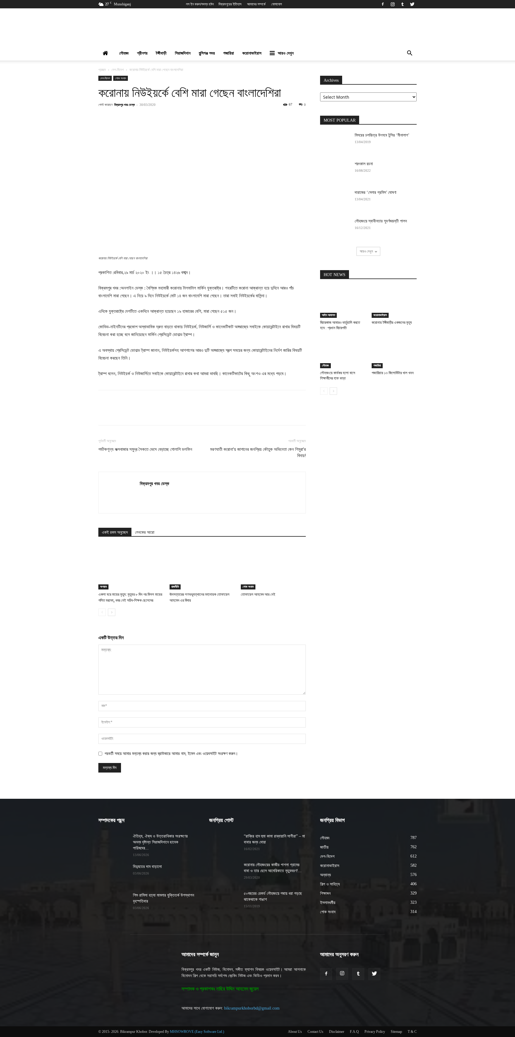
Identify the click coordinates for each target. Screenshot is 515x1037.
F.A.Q (354, 1032)
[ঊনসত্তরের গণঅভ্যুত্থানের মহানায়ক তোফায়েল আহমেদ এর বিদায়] (202, 567)
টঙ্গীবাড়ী (161, 53)
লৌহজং (124, 53)
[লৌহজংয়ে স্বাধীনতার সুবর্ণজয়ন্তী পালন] (335, 228)
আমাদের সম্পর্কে (256, 4)
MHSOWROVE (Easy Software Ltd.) (197, 1032)
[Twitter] (412, 4)
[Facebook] (382, 4)
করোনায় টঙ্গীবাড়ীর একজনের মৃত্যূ (392, 322)
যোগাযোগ (276, 4)
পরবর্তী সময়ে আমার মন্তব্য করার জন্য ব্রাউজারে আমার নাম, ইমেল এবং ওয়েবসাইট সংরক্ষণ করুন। (171, 753)
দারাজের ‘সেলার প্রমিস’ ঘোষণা (375, 192)
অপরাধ (103, 586)
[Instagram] (392, 4)
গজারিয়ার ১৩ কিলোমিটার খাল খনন (393, 373)
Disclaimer (336, 1032)
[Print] (219, 118)
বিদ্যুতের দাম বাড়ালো (147, 866)
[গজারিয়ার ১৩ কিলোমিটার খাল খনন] (394, 352)
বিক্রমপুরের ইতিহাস (229, 4)
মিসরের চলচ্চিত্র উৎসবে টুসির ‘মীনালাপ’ (382, 135)
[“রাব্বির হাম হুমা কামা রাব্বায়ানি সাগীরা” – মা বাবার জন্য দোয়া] (224, 843)
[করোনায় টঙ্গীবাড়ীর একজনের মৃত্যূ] (394, 302)
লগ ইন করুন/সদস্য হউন (200, 4)
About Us (295, 1032)
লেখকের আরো (144, 532)
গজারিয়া (228, 53)
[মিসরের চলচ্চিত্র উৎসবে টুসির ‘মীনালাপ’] (335, 142)
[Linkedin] (192, 118)
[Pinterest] (164, 118)
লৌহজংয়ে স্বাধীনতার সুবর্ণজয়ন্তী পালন (381, 221)
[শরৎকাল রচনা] (335, 171)
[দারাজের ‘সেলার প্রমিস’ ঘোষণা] (335, 200)
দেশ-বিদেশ (117, 70)
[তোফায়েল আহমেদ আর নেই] (273, 567)
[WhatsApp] (178, 118)
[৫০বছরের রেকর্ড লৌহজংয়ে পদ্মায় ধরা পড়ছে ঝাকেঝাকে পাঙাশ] (224, 901)
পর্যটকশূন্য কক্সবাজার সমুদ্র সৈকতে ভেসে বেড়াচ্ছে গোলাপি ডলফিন (145, 449)
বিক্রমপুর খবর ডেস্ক (124, 104)
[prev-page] (102, 612)
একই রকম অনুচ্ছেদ (115, 532)
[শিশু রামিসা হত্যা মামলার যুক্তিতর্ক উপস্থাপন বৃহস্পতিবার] (113, 902)
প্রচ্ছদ (102, 70)
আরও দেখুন (286, 53)
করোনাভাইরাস (251, 53)
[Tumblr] (402, 4)
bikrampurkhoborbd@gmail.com (252, 1008)
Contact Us (315, 1032)
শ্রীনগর (142, 53)
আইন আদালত (328, 315)
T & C (412, 1032)
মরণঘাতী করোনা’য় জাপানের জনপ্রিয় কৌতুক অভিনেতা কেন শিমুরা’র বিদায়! (258, 452)
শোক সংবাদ (120, 78)
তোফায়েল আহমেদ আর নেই (258, 594)
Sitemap (396, 1032)
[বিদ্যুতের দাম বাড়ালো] (113, 874)
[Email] (205, 118)
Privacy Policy (374, 1032)
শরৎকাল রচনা (364, 164)
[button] (409, 54)
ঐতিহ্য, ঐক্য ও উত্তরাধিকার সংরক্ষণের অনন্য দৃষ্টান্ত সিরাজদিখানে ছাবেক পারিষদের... (160, 842)
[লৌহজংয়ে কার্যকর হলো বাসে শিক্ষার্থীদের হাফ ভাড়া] (342, 352)
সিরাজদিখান (182, 53)
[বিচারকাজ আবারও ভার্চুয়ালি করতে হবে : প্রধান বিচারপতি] (342, 302)
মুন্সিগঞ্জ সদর (207, 53)
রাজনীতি (175, 586)
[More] (233, 118)
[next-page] (111, 612)
